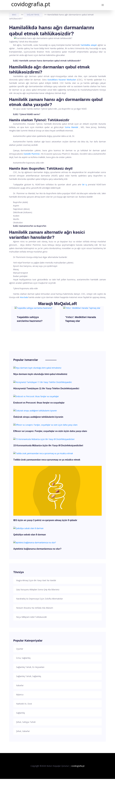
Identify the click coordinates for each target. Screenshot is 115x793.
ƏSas (14, 15)
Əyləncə (19, 694)
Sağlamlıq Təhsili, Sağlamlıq (28, 676)
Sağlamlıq (20, 712)
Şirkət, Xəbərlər (23, 731)
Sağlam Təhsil (33, 15)
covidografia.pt (30, 4)
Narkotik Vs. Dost (24, 703)
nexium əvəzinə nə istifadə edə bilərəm (34, 607)
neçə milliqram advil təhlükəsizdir (31, 617)
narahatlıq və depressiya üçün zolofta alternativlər (39, 598)
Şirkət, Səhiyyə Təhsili (25, 722)
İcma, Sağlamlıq (23, 658)
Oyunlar (19, 648)
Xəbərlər (20, 685)
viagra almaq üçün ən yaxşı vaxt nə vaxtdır (36, 580)
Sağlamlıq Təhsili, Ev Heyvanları (30, 667)
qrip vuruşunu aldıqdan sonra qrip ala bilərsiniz (37, 589)
